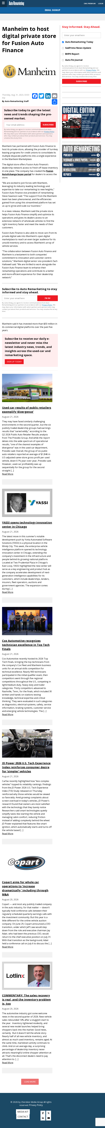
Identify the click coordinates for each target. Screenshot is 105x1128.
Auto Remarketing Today (79, 41)
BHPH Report (72, 53)
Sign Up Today (14, 361)
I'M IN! (47, 298)
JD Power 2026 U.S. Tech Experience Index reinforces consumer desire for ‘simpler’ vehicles (26, 767)
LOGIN (100, 3)
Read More (7, 474)
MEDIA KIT (22, 1111)
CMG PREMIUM (90, 3)
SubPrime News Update (78, 47)
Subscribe (48, 125)
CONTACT (23, 1116)
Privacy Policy (49, 131)
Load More (30, 1082)
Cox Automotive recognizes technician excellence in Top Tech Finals (26, 645)
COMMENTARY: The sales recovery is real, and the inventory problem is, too (26, 999)
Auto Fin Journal (74, 59)
